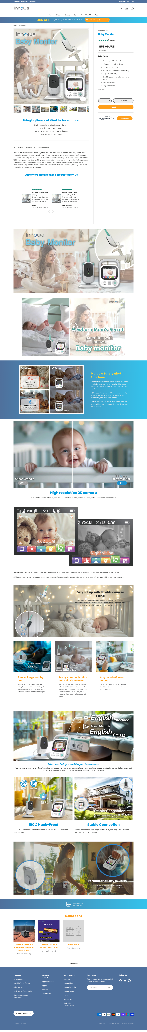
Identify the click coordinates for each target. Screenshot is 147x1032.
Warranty (45, 989)
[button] (132, 8)
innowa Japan (69, 991)
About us (67, 979)
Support (68, 15)
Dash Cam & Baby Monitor (23, 991)
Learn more (32, 2)
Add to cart (123, 100)
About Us (88, 15)
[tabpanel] (51, 160)
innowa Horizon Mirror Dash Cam (49, 946)
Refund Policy (47, 994)
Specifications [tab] (43, 148)
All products (18, 979)
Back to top (74, 963)
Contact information (128, 1023)
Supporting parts (48, 981)
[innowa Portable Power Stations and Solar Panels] (24, 931)
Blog (96, 15)
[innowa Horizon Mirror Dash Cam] (49, 931)
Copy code (104, 20)
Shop (58, 15)
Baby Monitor (22, 25)
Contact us (68, 999)
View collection (72, 948)
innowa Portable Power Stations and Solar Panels (24, 947)
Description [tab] (18, 148)
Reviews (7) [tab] (30, 148)
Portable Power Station (22, 983)
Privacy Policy (102, 1023)
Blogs (66, 995)
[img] (40, 189)
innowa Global (103, 31)
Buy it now (116, 107)
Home (51, 15)
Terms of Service (114, 1023)
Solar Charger (19, 987)
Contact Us (78, 15)
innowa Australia (70, 987)
